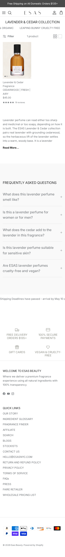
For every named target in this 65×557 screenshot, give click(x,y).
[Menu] (4, 13)
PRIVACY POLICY (13, 467)
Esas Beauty (17, 545)
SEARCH (8, 435)
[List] (60, 36)
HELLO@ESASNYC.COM (17, 457)
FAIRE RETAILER (13, 489)
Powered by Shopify (33, 545)
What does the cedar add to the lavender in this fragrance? (27, 232)
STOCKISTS (10, 446)
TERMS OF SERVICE (15, 473)
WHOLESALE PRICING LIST (19, 495)
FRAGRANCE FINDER (15, 424)
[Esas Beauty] (32, 13)
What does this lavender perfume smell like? (28, 197)
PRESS (7, 484)
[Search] (11, 13)
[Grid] (55, 36)
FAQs (6, 478)
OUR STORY (10, 413)
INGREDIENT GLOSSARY (18, 419)
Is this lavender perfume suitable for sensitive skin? (28, 250)
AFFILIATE (9, 429)
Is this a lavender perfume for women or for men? (25, 215)
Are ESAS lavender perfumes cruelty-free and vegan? (25, 268)
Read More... (11, 147)
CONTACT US (11, 451)
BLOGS (7, 440)
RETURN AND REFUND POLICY (22, 462)
